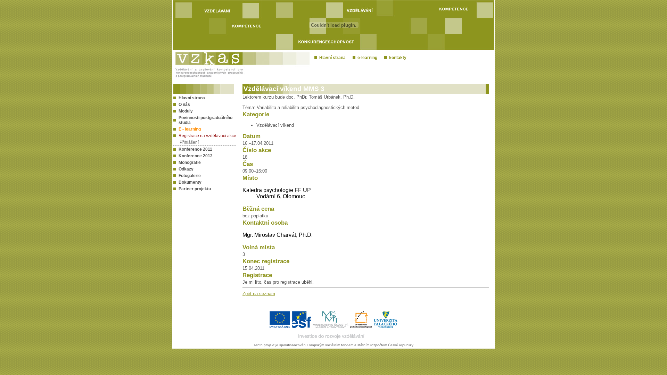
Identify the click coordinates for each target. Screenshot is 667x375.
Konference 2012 (196, 155)
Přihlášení (189, 142)
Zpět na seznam (258, 293)
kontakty (396, 57)
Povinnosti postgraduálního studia (205, 120)
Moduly (186, 111)
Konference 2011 (195, 149)
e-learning (366, 57)
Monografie (190, 162)
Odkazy (186, 169)
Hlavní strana (331, 57)
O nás (184, 104)
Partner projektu (195, 188)
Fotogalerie (190, 175)
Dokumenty (190, 182)
